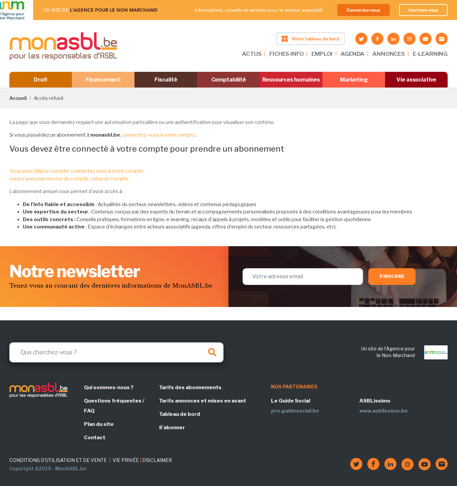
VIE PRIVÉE (126, 460)
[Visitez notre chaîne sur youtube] (426, 39)
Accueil (18, 98)
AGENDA (352, 53)
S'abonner (172, 428)
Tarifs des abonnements (190, 387)
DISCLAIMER (157, 460)
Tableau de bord (179, 414)
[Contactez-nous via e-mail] (442, 39)
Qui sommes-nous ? (108, 387)
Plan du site (99, 424)
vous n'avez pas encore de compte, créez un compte (69, 179)
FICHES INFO (286, 53)
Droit (41, 79)
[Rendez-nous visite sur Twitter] (361, 39)
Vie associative (416, 79)
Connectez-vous (363, 10)
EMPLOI (322, 53)
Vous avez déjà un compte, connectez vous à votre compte (76, 171)
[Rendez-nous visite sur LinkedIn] (393, 39)
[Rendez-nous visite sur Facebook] (377, 39)
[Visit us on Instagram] (409, 39)
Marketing (354, 79)
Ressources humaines (291, 79)
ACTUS (251, 53)
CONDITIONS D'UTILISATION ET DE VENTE (58, 460)
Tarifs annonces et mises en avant (202, 401)
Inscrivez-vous (423, 10)
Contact (94, 438)
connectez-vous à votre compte (158, 135)
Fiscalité (166, 79)
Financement (103, 79)
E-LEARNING (430, 53)
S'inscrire (391, 276)
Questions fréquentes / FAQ (114, 406)
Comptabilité (228, 79)
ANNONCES (388, 53)
